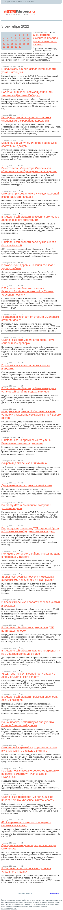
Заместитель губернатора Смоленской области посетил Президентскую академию (29, 170)
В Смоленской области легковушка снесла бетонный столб (28, 243)
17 (24, 41)
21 (12, 44)
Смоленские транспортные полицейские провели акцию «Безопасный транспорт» (27, 798)
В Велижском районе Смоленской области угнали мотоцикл (28, 70)
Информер (54, 893)
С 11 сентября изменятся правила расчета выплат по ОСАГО (45, 39)
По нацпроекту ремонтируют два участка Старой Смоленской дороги (27, 724)
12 (4, 41)
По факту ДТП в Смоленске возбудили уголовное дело (26, 507)
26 (4, 47)
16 (20, 41)
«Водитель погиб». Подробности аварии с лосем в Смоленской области (28, 675)
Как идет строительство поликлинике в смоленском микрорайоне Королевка (26, 119)
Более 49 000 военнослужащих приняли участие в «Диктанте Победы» (27, 94)
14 (12, 41)
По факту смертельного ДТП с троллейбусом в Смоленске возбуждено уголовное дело (30, 530)
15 (16, 41)
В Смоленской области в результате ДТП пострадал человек (27, 629)
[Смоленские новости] (20, 14)
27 (8, 47)
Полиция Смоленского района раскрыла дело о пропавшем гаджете (30, 555)
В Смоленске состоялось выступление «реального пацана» (26, 870)
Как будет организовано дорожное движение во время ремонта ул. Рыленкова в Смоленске (30, 774)
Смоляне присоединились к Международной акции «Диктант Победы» (30, 195)
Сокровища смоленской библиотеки (24, 463)
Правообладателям (9, 909)
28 (12, 47)
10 (24, 38)
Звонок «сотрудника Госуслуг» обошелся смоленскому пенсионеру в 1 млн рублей (27, 578)
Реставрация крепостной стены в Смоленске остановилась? (30, 318)
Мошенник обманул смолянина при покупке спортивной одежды (29, 144)
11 (28, 38)
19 (4, 44)
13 (8, 41)
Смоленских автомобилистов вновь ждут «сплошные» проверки (27, 341)
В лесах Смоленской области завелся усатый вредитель (30, 604)
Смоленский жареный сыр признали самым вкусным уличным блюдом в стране (29, 749)
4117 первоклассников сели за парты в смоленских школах (26, 824)
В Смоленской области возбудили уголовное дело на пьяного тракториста (30, 218)
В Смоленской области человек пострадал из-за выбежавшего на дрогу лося (31, 652)
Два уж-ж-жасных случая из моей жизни (26, 485)
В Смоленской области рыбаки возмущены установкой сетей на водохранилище (28, 390)
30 (20, 47)
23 (20, 44)
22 (16, 44)
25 (28, 44)
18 (28, 41)
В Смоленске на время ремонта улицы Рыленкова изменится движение (26, 441)
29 (16, 47)
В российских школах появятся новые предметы (25, 367)
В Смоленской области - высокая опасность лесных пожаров (29, 698)
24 (24, 44)
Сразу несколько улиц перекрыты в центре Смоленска (28, 847)
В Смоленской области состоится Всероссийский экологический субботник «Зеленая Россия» (27, 291)
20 (8, 44)
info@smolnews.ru (25, 893)
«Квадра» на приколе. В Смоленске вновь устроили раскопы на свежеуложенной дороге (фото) (31, 414)
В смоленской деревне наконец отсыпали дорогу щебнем (28, 267)
